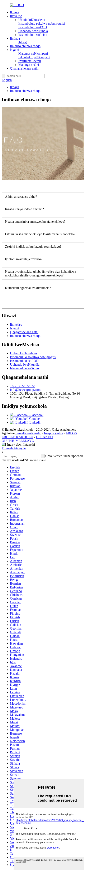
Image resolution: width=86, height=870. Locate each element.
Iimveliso (16, 16)
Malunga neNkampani (33, 53)
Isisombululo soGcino (32, 34)
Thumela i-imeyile (14, 448)
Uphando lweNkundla (33, 31)
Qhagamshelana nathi (24, 68)
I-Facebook (35, 415)
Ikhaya (14, 12)
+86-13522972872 (22, 386)
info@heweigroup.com (25, 389)
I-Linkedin (34, 422)
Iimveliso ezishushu (28, 433)
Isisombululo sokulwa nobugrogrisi (41, 23)
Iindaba (15, 38)
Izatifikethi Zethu (29, 61)
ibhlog (22, 42)
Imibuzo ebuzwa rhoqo (25, 46)
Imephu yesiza (53, 433)
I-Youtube (33, 418)
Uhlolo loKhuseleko (31, 19)
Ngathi (14, 49)
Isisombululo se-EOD (32, 27)
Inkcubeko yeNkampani (34, 57)
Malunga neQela (29, 64)
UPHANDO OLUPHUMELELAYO (27, 438)
